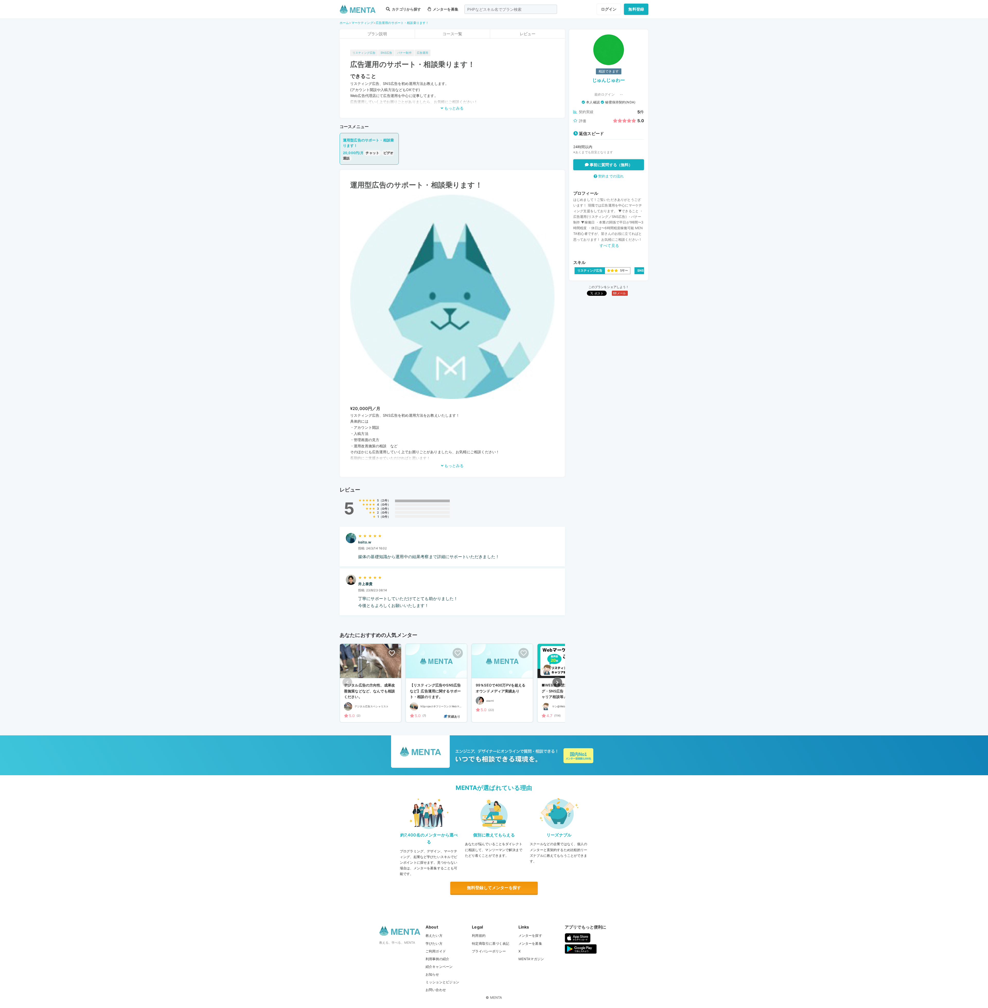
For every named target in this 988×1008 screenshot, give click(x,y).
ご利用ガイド (436, 951)
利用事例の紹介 (437, 959)
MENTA (496, 997)
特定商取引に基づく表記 (490, 943)
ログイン (609, 9)
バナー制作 (404, 53)
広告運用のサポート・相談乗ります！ (402, 23)
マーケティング (362, 23)
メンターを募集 (445, 9)
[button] (557, 682)
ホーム (344, 23)
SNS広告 (386, 53)
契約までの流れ (610, 176)
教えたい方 (434, 935)
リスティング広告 (363, 53)
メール (621, 293)
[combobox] (510, 9)
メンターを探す (530, 935)
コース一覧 (452, 33)
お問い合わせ (436, 990)
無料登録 (636, 9)
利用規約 (479, 935)
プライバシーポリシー (489, 951)
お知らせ (432, 974)
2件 (384, 500)
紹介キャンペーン (439, 967)
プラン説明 (377, 33)
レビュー (527, 33)
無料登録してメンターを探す (494, 887)
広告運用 (422, 53)
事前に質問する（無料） (611, 164)
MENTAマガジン (531, 959)
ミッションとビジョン (443, 982)
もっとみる (453, 108)
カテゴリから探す (406, 9)
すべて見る (609, 245)
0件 (384, 504)
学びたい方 (434, 943)
